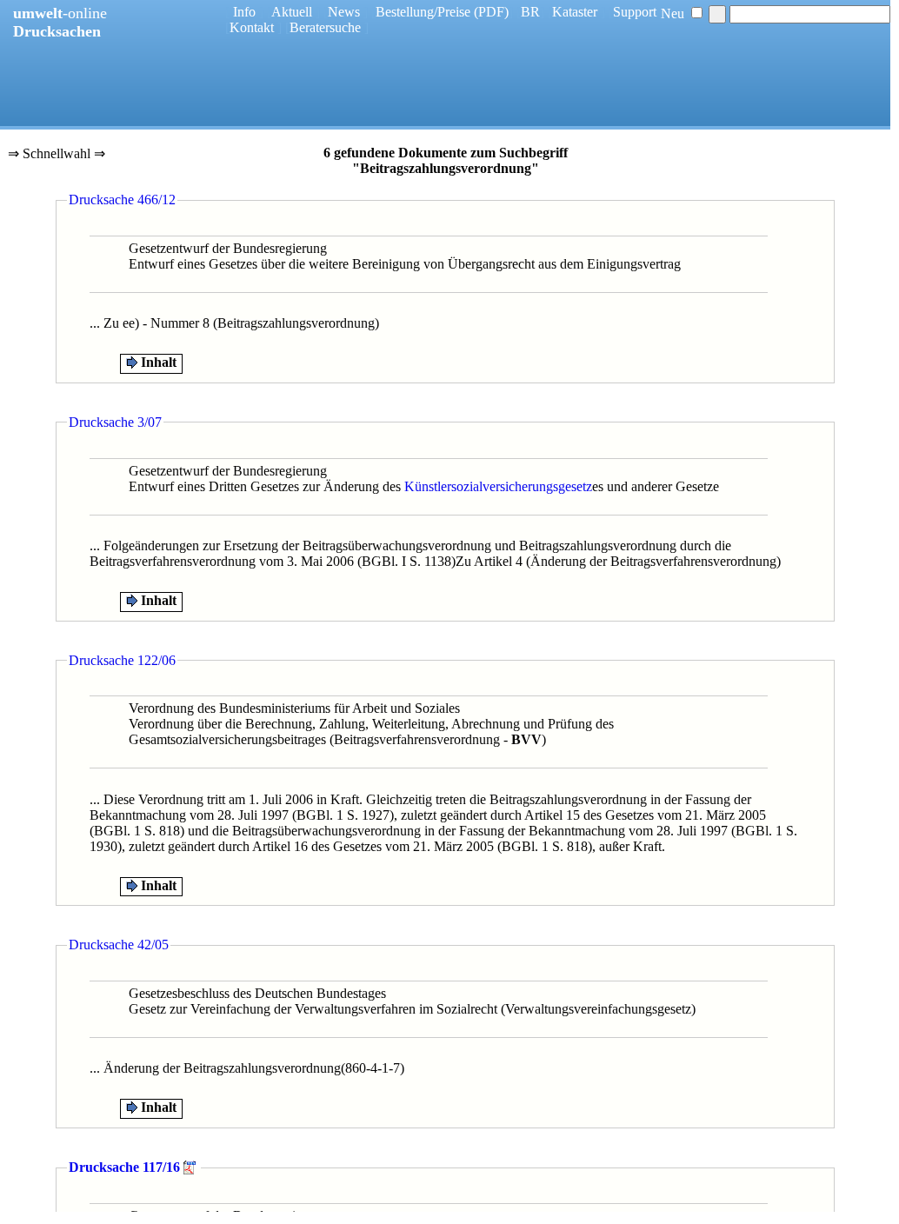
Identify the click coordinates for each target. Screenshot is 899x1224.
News (344, 11)
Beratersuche (325, 27)
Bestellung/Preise (423, 11)
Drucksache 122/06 (122, 660)
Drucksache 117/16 (124, 1167)
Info (244, 11)
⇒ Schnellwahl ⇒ (56, 154)
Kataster (574, 11)
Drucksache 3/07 (115, 422)
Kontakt (252, 27)
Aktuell (291, 11)
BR (530, 11)
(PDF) (491, 11)
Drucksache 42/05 (119, 944)
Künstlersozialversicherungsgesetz (498, 486)
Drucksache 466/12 (122, 199)
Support (634, 11)
